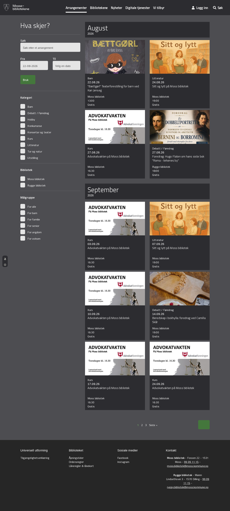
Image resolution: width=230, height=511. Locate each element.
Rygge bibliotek (36, 185)
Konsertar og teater (39, 132)
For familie (33, 219)
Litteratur (33, 145)
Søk (23, 40)
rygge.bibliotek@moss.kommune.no (187, 487)
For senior (33, 226)
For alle (31, 207)
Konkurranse (34, 126)
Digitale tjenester (137, 7)
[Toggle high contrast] (5, 264)
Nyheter (116, 7)
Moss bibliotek (35, 179)
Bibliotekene (99, 7)
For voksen (33, 239)
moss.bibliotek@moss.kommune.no (187, 466)
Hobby (31, 119)
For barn (32, 213)
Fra (22, 59)
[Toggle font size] (5, 258)
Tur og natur (34, 151)
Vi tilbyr (158, 7)
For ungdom (34, 232)
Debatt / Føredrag (38, 113)
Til (54, 59)
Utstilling (32, 158)
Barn (30, 107)
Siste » (153, 425)
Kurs (30, 139)
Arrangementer (76, 7)
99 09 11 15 (191, 462)
